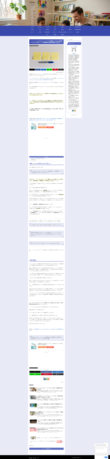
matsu (74, 53)
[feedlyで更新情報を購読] (46, 379)
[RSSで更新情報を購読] (48, 379)
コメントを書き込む (46, 448)
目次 (45, 156)
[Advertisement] (46, 145)
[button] (61, 69)
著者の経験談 (33, 159)
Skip (103, 457)
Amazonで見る (42, 127)
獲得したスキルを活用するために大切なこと (38, 158)
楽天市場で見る (50, 127)
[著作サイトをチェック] (44, 379)
